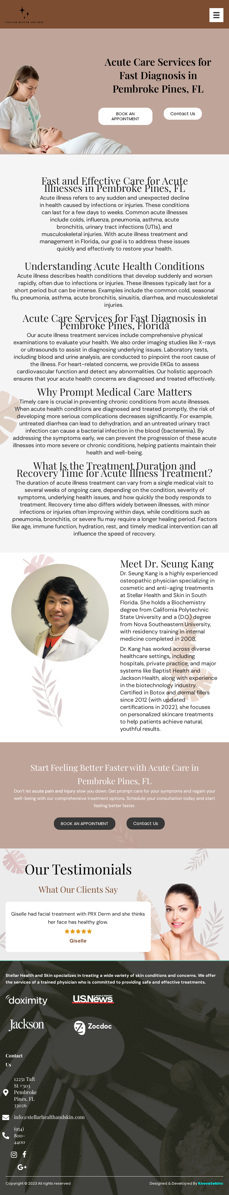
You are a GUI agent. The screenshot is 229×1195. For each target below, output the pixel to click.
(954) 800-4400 (19, 1135)
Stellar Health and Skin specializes (41, 975)
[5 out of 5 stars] (89, 931)
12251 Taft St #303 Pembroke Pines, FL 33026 (25, 1092)
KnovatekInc (210, 1183)
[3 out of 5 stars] (78, 931)
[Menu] (216, 15)
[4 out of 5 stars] (83, 931)
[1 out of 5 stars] (67, 931)
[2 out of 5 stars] (72, 931)
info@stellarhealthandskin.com (49, 1117)
